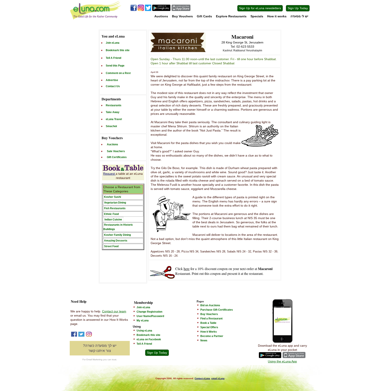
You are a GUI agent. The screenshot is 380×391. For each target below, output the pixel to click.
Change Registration (149, 311)
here (187, 268)
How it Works (208, 331)
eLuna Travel (114, 119)
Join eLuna (112, 42)
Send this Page (115, 65)
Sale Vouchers (116, 151)
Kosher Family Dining (117, 234)
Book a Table (208, 322)
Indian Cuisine (113, 219)
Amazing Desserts (115, 240)
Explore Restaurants (231, 16)
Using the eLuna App (282, 361)
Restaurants (113, 105)
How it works (277, 16)
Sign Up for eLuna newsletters (260, 8)
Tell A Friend (113, 57)
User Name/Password (150, 316)
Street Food (111, 246)
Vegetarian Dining (115, 202)
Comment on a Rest (118, 73)
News (203, 340)
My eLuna (143, 320)
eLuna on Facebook (149, 339)
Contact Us (113, 86)
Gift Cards (204, 16)
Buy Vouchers (182, 16)
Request (109, 173)
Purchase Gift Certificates (216, 309)
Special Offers (209, 327)
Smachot (111, 126)
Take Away (112, 112)
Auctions (161, 16)
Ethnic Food (111, 214)
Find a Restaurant (211, 318)
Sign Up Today (298, 8)
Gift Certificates (117, 157)
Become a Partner (211, 336)
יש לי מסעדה (299, 16)
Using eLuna (144, 330)
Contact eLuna (202, 378)
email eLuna (218, 378)
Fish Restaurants (115, 208)
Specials (256, 16)
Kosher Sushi (112, 196)
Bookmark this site (118, 50)
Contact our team (114, 311)
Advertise (112, 80)
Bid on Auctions (210, 305)
